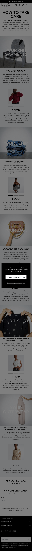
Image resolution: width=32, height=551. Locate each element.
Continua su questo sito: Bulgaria (16, 283)
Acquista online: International (16, 277)
